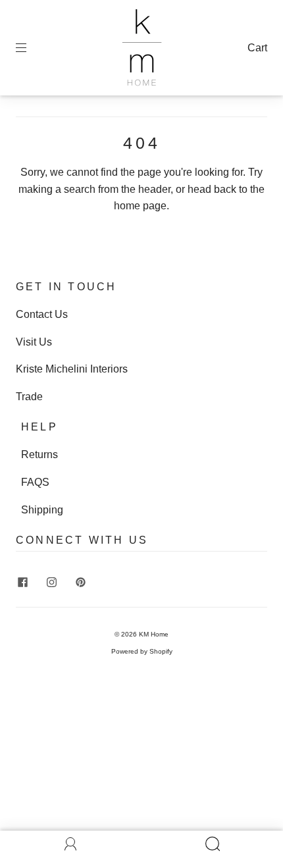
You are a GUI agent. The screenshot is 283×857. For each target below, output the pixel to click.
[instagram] (51, 581)
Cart (257, 47)
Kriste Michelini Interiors (72, 369)
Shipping (42, 509)
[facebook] (22, 581)
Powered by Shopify (141, 651)
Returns (39, 454)
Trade (29, 396)
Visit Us (34, 342)
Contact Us (42, 314)
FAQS (35, 482)
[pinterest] (80, 581)
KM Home (153, 634)
